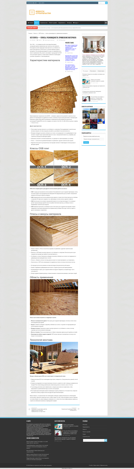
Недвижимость (61, 22)
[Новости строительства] (40, 12)
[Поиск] (106, 3)
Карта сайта (41, 2)
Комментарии (101, 71)
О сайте (91, 465)
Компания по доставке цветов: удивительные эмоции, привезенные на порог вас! (39, 409)
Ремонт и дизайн (53, 22)
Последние (85, 71)
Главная (31, 22)
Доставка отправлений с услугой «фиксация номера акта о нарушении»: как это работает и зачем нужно (71, 48)
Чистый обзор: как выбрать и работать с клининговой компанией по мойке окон (97, 98)
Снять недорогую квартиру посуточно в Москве (93, 54)
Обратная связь (104, 465)
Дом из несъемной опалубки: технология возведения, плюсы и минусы (37, 447)
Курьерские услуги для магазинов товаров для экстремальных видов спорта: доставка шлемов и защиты (71, 58)
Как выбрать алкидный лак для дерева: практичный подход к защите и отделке (65, 438)
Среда (76, 22)
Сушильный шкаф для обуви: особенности (69, 409)
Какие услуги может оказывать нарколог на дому (70, 425)
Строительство (43, 22)
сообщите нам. (30, 435)
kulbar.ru (70, 468)
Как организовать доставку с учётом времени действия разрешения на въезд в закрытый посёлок (59, 27)
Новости (37, 22)
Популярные (93, 71)
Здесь (94, 64)
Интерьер (69, 22)
